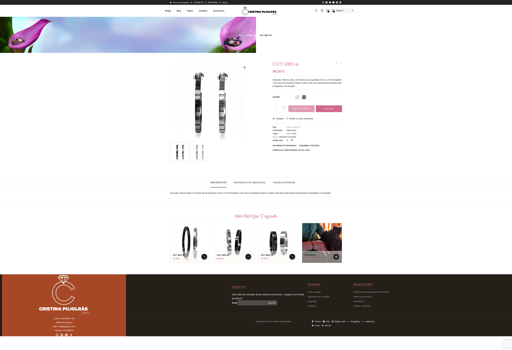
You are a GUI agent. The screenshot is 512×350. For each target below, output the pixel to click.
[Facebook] (326, 2)
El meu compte (314, 292)
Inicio (240, 35)
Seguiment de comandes (318, 296)
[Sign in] (322, 11)
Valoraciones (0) (284, 182)
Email (234, 303)
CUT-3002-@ (223, 255)
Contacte (203, 11)
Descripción (218, 182)
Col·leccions (219, 11)
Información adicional (250, 182)
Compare (280, 118)
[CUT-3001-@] (190, 243)
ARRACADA (251, 35)
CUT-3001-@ (179, 255)
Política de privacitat (362, 296)
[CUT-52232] (322, 243)
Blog (179, 11)
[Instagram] (323, 2)
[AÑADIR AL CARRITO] (336, 257)
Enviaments (358, 301)
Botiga (168, 11)
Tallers (190, 11)
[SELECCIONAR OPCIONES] (204, 257)
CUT (288, 134)
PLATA (294, 134)
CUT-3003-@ (267, 255)
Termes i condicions (362, 306)
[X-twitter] (71, 335)
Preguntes (312, 301)
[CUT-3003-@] (278, 243)
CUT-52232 (310, 255)
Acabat (276, 97)
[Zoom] (244, 67)
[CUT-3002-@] (234, 243)
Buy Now (329, 109)
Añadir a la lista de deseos (301, 118)
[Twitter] (330, 2)
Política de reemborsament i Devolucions (371, 292)
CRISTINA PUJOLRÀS (287, 137)
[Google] (337, 2)
